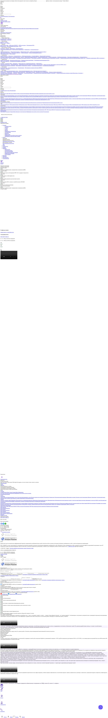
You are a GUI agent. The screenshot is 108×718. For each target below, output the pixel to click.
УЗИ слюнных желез (4, 53)
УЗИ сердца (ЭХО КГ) (13, 45)
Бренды (9, 38)
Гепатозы (2, 63)
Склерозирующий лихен (43, 57)
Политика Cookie (30, 548)
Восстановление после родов (12, 46)
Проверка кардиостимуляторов (27, 60)
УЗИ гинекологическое (15, 51)
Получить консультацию (5, 185)
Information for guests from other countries (12, 136)
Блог (1, 85)
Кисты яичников (12, 58)
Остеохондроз (3, 72)
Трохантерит (20, 73)
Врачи (1, 7)
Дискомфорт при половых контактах (23, 58)
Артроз (1, 71)
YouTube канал (5, 594)
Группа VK (19, 594)
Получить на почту (4, 590)
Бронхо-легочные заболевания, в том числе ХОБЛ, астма (55, 64)
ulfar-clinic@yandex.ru (4, 236)
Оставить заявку (3, 170)
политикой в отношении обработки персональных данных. (53, 580)
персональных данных (41, 0)
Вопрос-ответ (3, 43)
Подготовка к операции (36, 58)
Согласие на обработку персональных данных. (9, 575)
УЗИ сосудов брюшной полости (35, 52)
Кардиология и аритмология (18, 49)
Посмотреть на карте (6, 532)
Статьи (1, 12)
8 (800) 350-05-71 (3, 232)
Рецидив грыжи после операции (40, 71)
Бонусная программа (12, 28)
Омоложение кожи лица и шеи (9, 141)
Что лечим (2, 493)
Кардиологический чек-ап (15, 60)
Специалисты (5, 146)
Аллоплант (2, 68)
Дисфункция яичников (26, 56)
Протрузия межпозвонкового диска (11, 71)
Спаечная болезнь (17, 56)
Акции (1, 13)
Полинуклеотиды (3, 67)
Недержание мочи (16, 57)
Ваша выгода (7, 149)
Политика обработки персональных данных (18, 548)
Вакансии (9, 39)
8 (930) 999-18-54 (10, 232)
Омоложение (2, 32)
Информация (20, 492)
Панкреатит (15, 63)
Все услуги (52, 93)
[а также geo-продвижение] (54, 537)
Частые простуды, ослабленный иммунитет (27, 63)
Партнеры (5, 156)
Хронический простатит (5, 64)
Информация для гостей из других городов (34, 111)
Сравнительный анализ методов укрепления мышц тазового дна (72, 58)
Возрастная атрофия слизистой (31, 57)
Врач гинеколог (3, 513)
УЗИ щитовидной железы (5, 52)
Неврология (12, 48)
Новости (2, 11)
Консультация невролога (5, 508)
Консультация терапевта (5, 512)
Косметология (3, 46)
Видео (1, 10)
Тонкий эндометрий (52, 57)
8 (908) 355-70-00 (3, 20)
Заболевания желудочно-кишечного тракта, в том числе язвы (31, 64)
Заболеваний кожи (14, 64)
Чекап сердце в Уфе (4, 45)
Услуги (1, 9)
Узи (20, 46)
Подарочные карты (4, 28)
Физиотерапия (8, 32)
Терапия (7, 48)
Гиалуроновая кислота (12, 67)
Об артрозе (2, 8)
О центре (2, 16)
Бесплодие (11, 56)
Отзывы (20, 74)
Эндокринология (19, 48)
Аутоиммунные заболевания (48, 65)
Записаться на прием (4, 75)
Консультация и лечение (6, 47)
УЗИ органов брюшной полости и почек (38, 51)
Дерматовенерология (46, 102)
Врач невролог (3, 507)
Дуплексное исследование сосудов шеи (17, 61)
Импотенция (39, 63)
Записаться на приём (4, 123)
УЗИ (3, 144)
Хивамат (7, 68)
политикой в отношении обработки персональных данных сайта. (35, 574)
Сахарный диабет (8, 63)
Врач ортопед (3, 509)
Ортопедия (2, 48)
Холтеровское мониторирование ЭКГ (41, 60)
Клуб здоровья (8, 154)
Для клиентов (4, 41)
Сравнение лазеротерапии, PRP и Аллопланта (95, 58)
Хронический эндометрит (45, 56)
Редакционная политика (5, 494)
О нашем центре (3, 38)
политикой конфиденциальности (29, 580)
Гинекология (27, 49)
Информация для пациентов (10, 131)
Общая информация (5, 37)
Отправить (2, 576)
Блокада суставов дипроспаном (55, 72)
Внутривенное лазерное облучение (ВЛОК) (33, 67)
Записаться (2, 173)
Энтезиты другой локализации (6, 73)
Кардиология (4, 59)
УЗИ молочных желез (25, 51)
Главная (2, 162)
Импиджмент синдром (30, 72)
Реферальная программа (33, 28)
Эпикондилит (9, 72)
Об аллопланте (16, 74)
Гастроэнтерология (34, 49)
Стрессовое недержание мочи (73, 57)
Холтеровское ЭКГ (30, 45)
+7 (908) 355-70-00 (3, 117)
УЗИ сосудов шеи (22, 45)
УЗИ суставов (12, 53)
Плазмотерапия (21, 67)
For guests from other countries (5, 27)
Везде (1, 6)
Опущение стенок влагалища (6, 57)
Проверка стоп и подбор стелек (42, 72)
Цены (1, 74)
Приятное (4, 148)
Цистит (22, 57)
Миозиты (15, 73)
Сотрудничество (11, 16)
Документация (3, 39)
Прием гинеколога (4, 56)
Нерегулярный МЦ (4, 58)
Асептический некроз (28, 73)
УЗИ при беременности (5, 51)
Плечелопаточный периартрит (19, 72)
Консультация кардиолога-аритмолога (39, 506)
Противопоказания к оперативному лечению (51, 58)
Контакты (6, 16)
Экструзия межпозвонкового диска (26, 71)
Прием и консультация (4, 60)
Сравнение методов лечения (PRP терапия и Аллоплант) (45, 73)
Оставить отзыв (3, 581)
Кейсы (11, 74)
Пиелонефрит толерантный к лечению (23, 65)
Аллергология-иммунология (6, 49)
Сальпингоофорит (35, 56)
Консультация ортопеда (4, 510)
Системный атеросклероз (37, 65)
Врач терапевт (3, 511)
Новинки (3, 44)
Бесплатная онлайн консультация (22, 28)
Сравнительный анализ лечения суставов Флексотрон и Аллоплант (70, 73)
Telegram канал (12, 594)
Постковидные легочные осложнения (7, 65)
